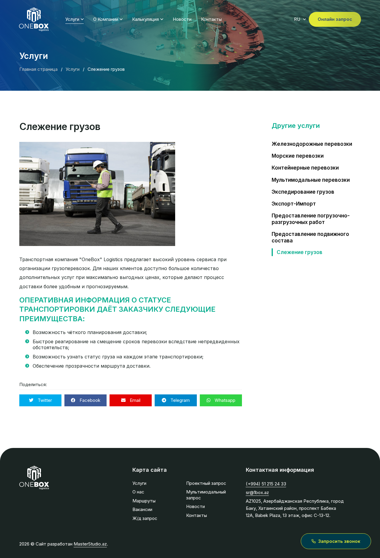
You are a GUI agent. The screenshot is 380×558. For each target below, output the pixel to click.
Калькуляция (145, 19)
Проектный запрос (206, 483)
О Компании (105, 19)
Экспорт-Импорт (294, 204)
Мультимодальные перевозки (311, 180)
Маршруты (144, 501)
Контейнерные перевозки (305, 168)
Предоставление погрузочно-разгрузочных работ (311, 219)
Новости (182, 19)
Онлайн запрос (335, 19)
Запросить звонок (339, 541)
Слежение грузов (299, 252)
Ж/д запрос (144, 518)
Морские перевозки (298, 156)
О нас (138, 492)
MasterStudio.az (90, 544)
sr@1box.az (257, 492)
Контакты (211, 19)
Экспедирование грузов (303, 192)
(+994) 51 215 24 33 (266, 484)
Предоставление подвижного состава (310, 237)
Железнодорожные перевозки (312, 144)
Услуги (72, 19)
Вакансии (142, 509)
